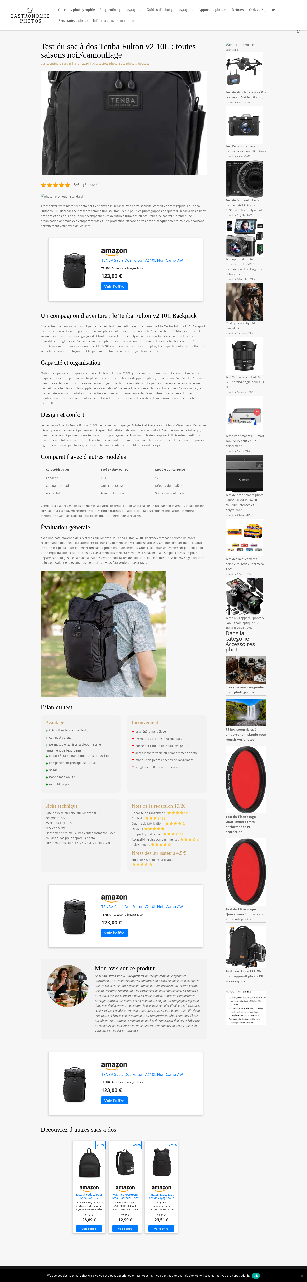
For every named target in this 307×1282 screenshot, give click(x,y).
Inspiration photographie (120, 10)
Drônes (238, 10)
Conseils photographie (76, 10)
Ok (256, 1275)
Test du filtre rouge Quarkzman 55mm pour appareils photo (244, 914)
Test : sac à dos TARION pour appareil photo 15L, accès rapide (245, 976)
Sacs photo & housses (134, 64)
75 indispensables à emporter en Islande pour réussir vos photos (246, 734)
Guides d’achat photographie (170, 10)
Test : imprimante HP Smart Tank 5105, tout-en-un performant (245, 441)
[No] (302, 1276)
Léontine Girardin (58, 64)
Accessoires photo (73, 21)
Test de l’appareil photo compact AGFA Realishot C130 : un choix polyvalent (244, 205)
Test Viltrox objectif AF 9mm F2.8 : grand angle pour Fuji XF (245, 382)
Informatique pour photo (113, 21)
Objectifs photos (262, 10)
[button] (62, 196)
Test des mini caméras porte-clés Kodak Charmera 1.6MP (245, 564)
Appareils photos (212, 10)
